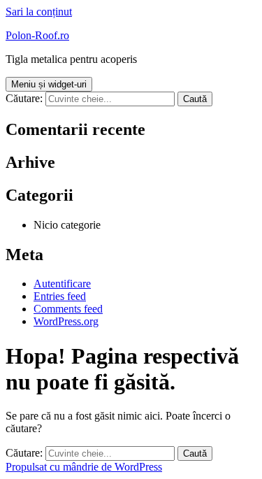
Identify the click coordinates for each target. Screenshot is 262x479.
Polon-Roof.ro (37, 35)
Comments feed (68, 309)
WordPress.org (66, 321)
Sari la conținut (39, 11)
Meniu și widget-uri (49, 84)
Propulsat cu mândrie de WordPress (84, 467)
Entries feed (60, 296)
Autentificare (62, 283)
